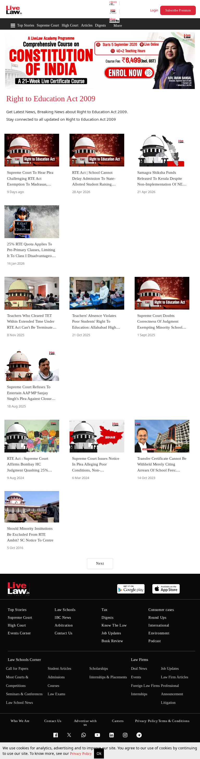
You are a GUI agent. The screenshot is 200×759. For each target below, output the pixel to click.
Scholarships (98, 669)
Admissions (56, 677)
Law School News (19, 703)
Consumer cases (161, 610)
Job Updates (111, 633)
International (158, 625)
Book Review (112, 641)
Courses (53, 686)
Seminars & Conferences (24, 694)
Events (136, 677)
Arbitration (64, 625)
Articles (86, 25)
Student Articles (59, 669)
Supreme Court (48, 25)
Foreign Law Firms (145, 686)
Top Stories (25, 25)
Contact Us (63, 633)
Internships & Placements (108, 677)
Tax (105, 610)
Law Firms (139, 660)
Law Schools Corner (24, 660)
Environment (159, 633)
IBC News (63, 618)
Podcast (154, 641)
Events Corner (19, 633)
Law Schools (65, 610)
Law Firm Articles (174, 677)
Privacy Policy (81, 754)
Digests (100, 25)
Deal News (139, 669)
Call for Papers (17, 669)
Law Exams (56, 694)
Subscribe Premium (178, 10)
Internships (139, 694)
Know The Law (114, 625)
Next (100, 563)
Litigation (168, 703)
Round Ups (157, 618)
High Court (70, 25)
